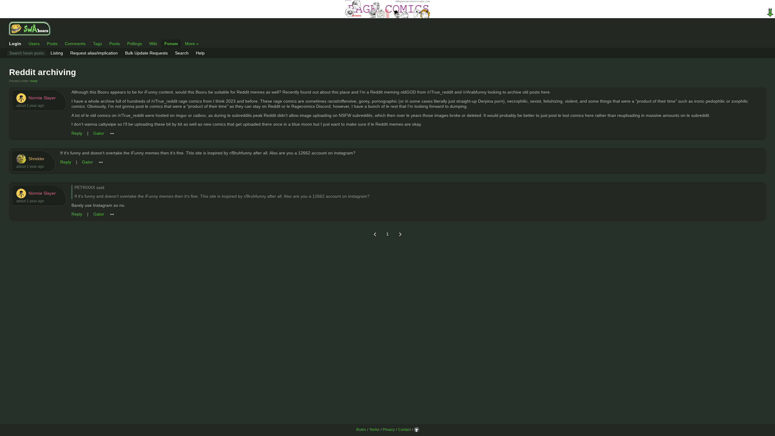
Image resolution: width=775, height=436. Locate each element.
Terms (374, 430)
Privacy (389, 430)
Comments (75, 43)
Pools (114, 43)
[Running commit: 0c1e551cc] (416, 429)
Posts (52, 43)
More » (192, 43)
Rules (361, 430)
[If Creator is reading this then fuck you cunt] (387, 9)
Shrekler (36, 158)
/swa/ (34, 81)
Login (15, 43)
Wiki (153, 43)
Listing (57, 53)
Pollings (134, 43)
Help (200, 53)
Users (34, 43)
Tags (97, 43)
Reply (76, 133)
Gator (98, 133)
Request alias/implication (94, 53)
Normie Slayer (42, 97)
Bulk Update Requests (146, 53)
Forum (171, 43)
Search (182, 53)
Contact (404, 430)
